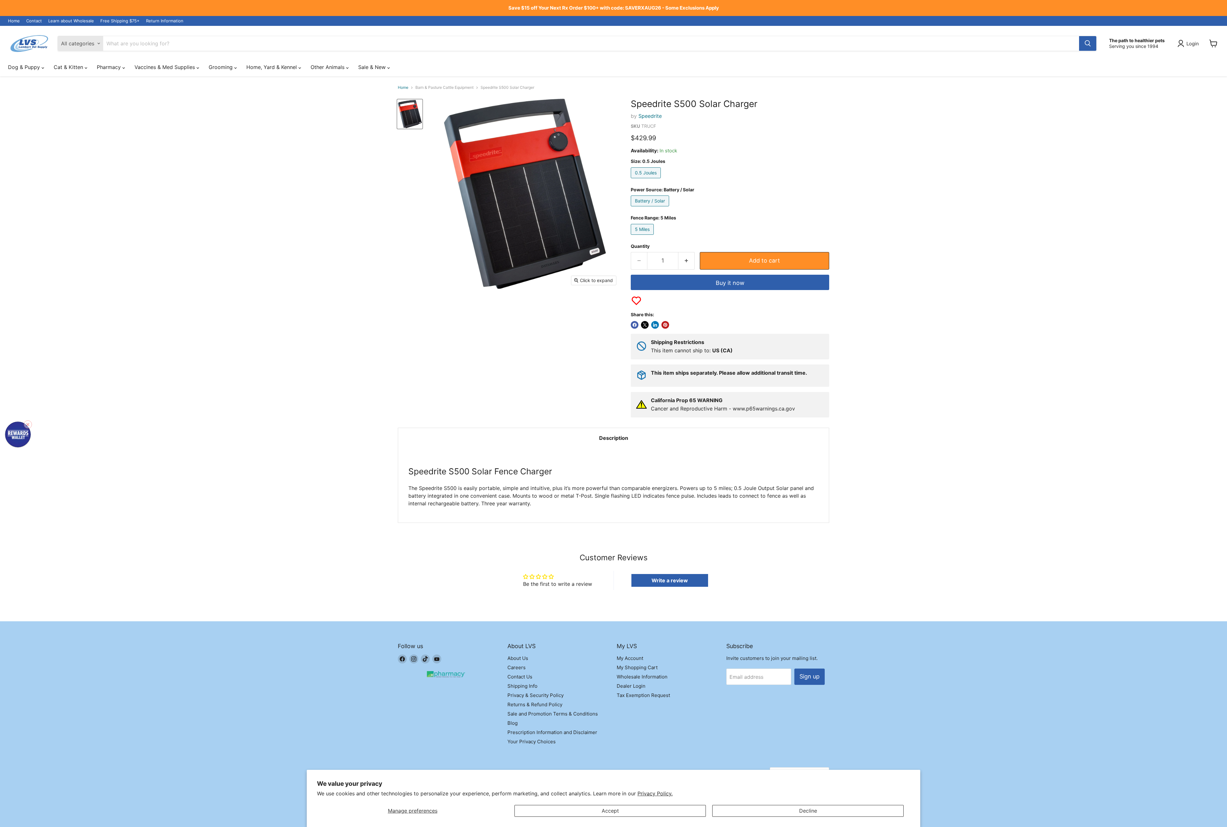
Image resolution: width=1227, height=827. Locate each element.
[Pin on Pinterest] (665, 325)
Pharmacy (109, 67)
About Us (517, 658)
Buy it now (730, 282)
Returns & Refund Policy (534, 704)
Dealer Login (631, 686)
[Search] (1087, 43)
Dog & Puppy (25, 67)
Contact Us (519, 677)
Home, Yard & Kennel (272, 67)
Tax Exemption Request (643, 695)
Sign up (809, 676)
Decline (808, 811)
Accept (610, 811)
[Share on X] (645, 325)
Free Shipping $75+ (120, 21)
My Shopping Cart (637, 667)
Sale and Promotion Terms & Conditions (552, 714)
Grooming (221, 67)
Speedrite (650, 116)
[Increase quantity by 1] (686, 261)
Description (613, 438)
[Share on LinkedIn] (655, 325)
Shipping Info (522, 686)
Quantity (640, 246)
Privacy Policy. (655, 793)
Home (14, 21)
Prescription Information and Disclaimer (552, 732)
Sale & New (372, 67)
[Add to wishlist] (636, 300)
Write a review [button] (670, 580)
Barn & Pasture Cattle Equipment (444, 87)
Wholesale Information (642, 677)
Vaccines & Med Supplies (166, 67)
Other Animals (328, 67)
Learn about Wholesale (71, 21)
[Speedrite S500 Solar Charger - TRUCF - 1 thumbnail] (409, 114)
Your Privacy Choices (531, 742)
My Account (630, 658)
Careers (516, 667)
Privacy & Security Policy (535, 695)
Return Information (164, 21)
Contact (34, 21)
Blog (512, 723)
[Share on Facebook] (634, 325)
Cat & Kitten (69, 67)
